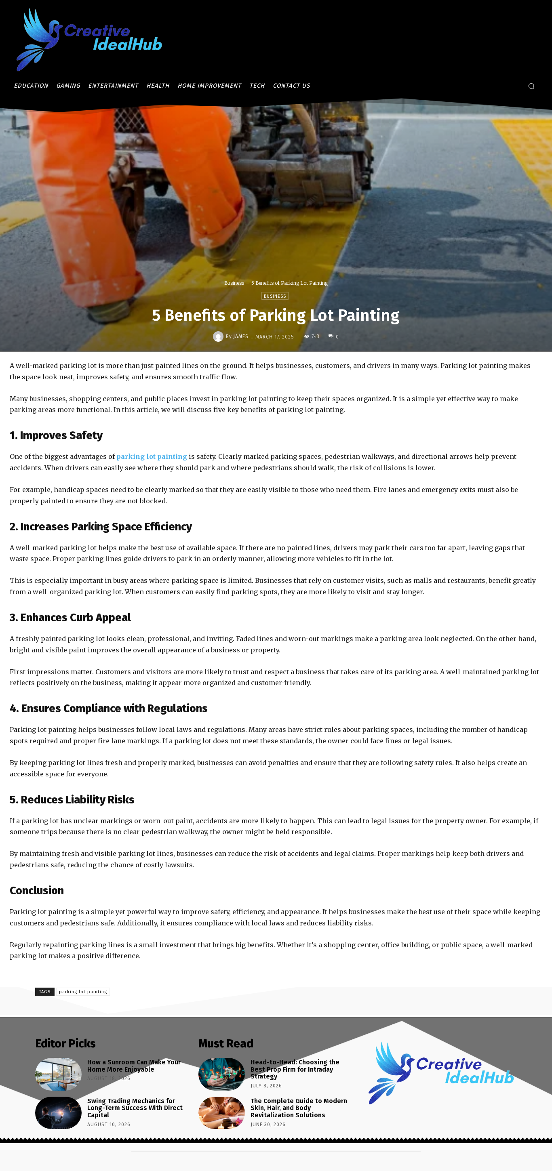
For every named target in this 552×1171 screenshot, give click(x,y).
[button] (531, 86)
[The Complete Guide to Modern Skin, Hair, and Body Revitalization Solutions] (221, 1113)
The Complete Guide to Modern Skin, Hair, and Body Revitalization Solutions (299, 1108)
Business (234, 283)
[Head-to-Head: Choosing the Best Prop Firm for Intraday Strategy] (221, 1074)
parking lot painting (83, 991)
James (241, 336)
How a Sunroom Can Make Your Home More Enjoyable (134, 1065)
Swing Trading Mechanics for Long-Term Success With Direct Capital (135, 1108)
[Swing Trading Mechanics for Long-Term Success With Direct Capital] (58, 1113)
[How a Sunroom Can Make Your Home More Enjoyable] (58, 1074)
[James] (219, 336)
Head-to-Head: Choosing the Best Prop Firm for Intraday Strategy (295, 1069)
